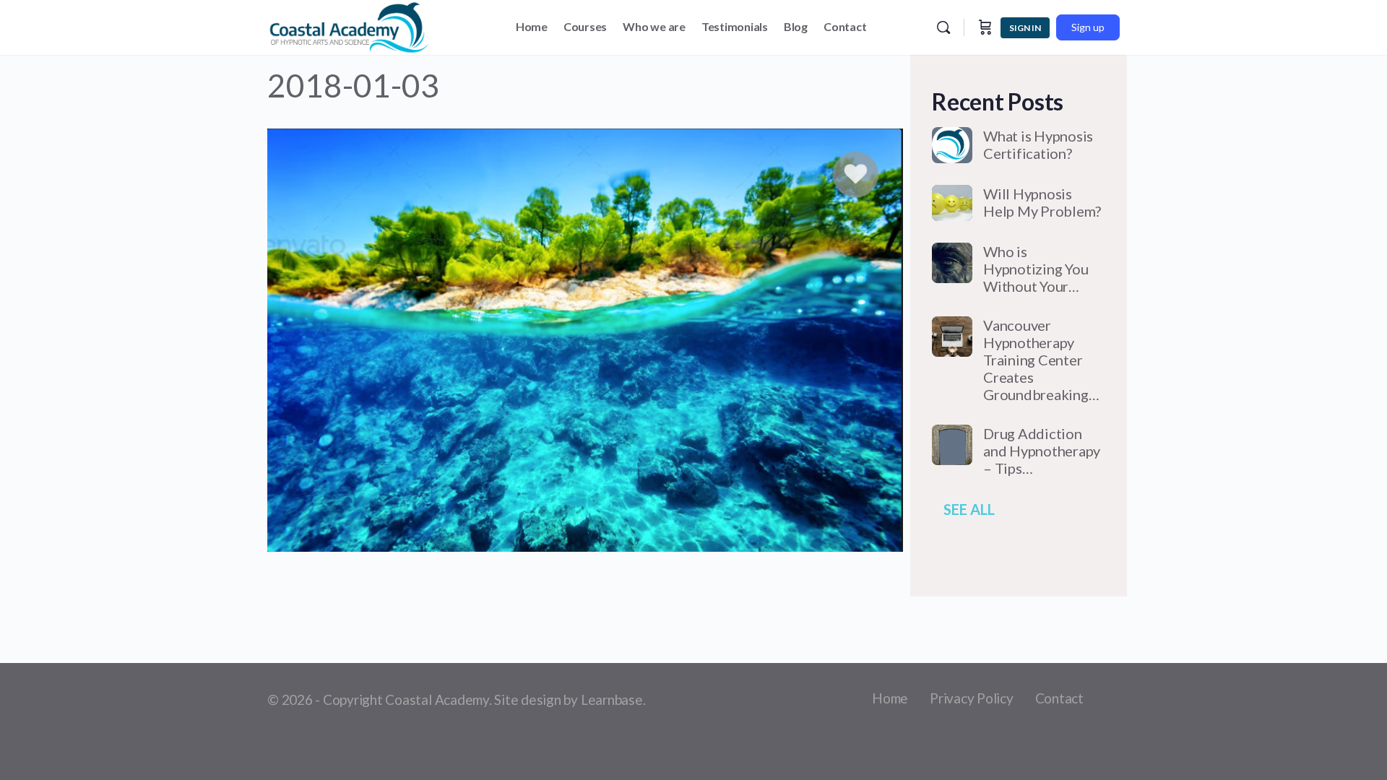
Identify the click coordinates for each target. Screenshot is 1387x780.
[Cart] (985, 27)
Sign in (1025, 27)
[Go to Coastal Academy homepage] (349, 24)
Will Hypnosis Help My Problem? (1042, 202)
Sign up (1088, 27)
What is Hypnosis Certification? (1038, 144)
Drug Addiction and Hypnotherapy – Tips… (1041, 451)
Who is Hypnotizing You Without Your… (1035, 269)
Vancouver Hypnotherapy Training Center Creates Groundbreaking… (1041, 359)
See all (969, 509)
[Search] (943, 27)
